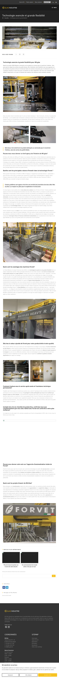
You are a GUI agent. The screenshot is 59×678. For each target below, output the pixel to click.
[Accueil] (2, 18)
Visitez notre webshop (37, 647)
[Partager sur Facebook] (19, 54)
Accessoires (34, 643)
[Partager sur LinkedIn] (23, 54)
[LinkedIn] (7, 587)
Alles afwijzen (28, 675)
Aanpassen (10, 675)
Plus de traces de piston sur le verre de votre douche (11, 565)
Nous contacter (38, 2)
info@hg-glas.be (9, 647)
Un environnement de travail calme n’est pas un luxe (29, 565)
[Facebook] (4, 587)
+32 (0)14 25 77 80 (9, 643)
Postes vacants (29, 2)
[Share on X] (16, 54)
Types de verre (35, 640)
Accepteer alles (47, 675)
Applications (34, 641)
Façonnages (34, 638)
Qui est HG (21, 2)
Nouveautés (34, 645)
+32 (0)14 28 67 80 (9, 645)
